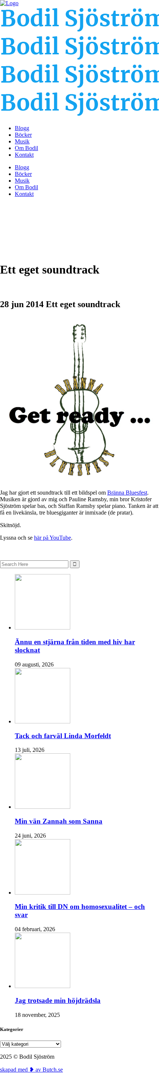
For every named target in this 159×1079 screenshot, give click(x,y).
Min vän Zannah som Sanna (58, 821)
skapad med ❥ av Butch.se (31, 1069)
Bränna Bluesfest (127, 492)
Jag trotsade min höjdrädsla (58, 1000)
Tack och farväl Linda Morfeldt (63, 736)
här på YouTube (52, 538)
